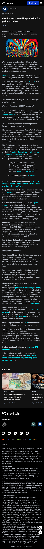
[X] (15, 433)
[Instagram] (27, 433)
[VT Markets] (8, 3)
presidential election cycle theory (27, 288)
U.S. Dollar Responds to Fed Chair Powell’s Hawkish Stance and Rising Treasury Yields (21, 183)
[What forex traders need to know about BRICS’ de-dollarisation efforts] (16, 381)
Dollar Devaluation (9, 115)
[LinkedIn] (3, 433)
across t (10, 192)
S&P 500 (31, 82)
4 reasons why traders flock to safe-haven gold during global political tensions (19, 357)
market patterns (33, 304)
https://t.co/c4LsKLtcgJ (26, 172)
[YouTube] (9, 433)
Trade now (33, 3)
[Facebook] (21, 433)
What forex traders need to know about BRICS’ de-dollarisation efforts (14, 397)
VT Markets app (19, 316)
